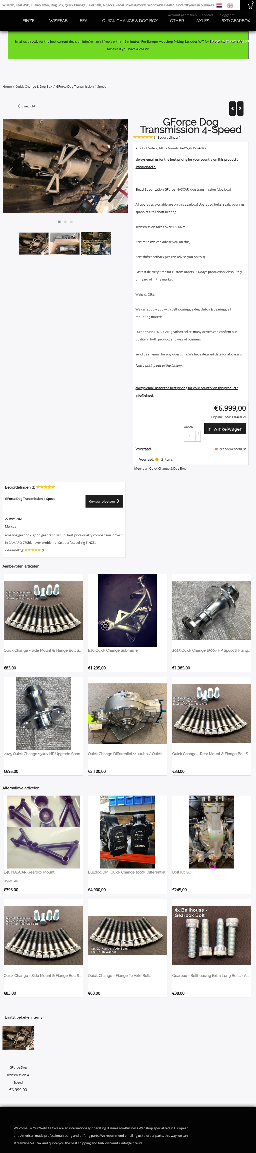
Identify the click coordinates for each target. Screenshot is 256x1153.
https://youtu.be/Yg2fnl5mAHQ (182, 148)
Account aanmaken (182, 15)
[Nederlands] (219, 5)
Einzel (29, 20)
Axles (202, 20)
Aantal (189, 427)
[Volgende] (240, 108)
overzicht (28, 106)
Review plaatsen (102, 501)
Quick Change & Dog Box (130, 20)
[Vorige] (232, 108)
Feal (85, 20)
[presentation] (10, 173)
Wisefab (58, 20)
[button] (59, 221)
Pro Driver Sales (231, 41)
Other (177, 20)
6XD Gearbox (236, 20)
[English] (230, 5)
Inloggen (225, 15)
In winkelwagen (225, 429)
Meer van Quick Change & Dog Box (160, 468)
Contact (208, 15)
